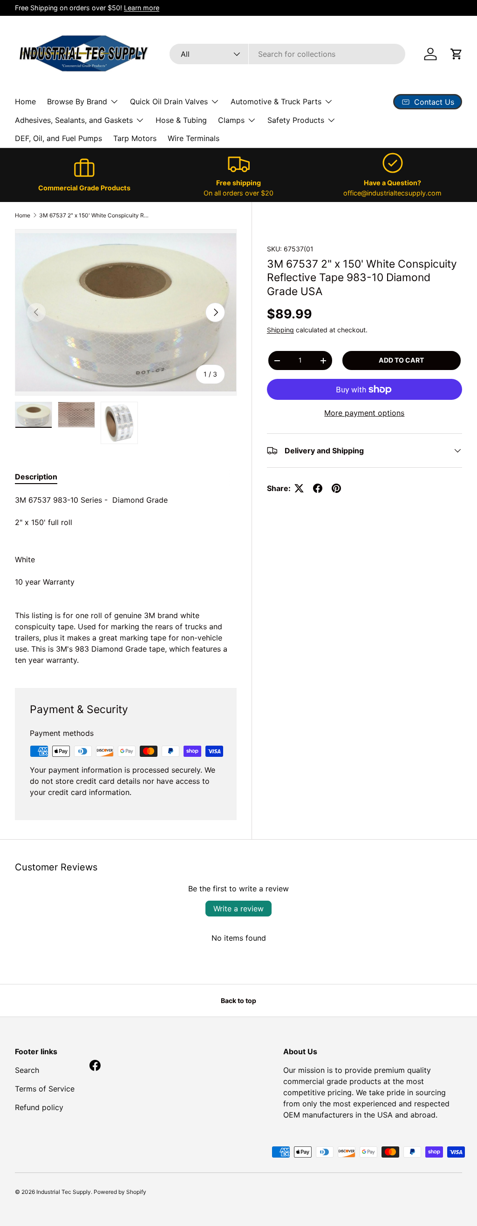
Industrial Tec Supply (63, 1191)
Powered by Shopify (120, 1191)
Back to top (238, 1000)
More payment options (364, 413)
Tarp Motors (135, 138)
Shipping (280, 330)
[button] (456, 54)
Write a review (238, 908)
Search (27, 1070)
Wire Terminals (193, 138)
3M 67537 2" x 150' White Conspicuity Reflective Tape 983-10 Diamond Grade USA (95, 215)
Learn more (141, 8)
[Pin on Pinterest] (336, 488)
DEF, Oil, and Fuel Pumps (58, 138)
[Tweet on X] (299, 488)
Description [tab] (36, 476)
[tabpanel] (126, 580)
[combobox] (287, 54)
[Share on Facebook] (317, 488)
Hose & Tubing (181, 120)
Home (25, 101)
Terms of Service (45, 1088)
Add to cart (401, 360)
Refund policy (39, 1107)
